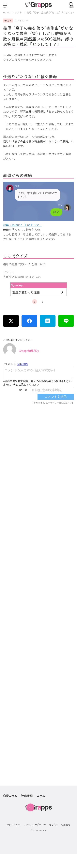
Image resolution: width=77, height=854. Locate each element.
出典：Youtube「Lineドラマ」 (22, 225)
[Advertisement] (38, 572)
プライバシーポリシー (34, 824)
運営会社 (53, 824)
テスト (19, 12)
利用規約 (65, 824)
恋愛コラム (10, 796)
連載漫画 (27, 796)
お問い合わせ (13, 824)
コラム (41, 796)
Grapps (42, 830)
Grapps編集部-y (29, 351)
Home (7, 12)
